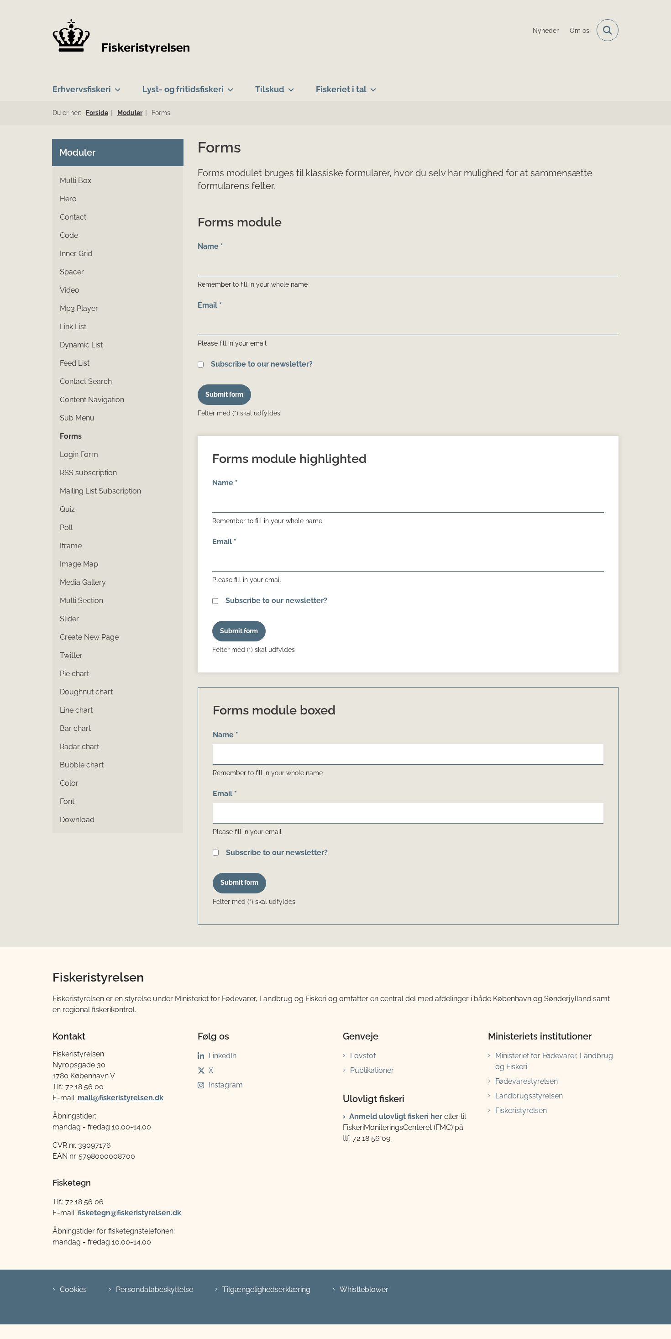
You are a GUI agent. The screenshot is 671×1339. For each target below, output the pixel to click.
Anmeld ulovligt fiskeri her (395, 1116)
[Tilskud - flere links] (289, 86)
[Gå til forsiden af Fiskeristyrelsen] (120, 36)
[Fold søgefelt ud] (608, 30)
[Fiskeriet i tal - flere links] (371, 86)
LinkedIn (222, 1055)
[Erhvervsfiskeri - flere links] (116, 86)
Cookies (73, 1289)
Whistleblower (364, 1289)
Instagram (226, 1085)
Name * (210, 246)
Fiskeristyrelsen (521, 1110)
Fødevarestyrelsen (526, 1081)
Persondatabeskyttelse (154, 1289)
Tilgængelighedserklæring (266, 1289)
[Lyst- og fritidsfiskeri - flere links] (228, 86)
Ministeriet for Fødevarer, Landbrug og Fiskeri (554, 1061)
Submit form (224, 394)
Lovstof (363, 1055)
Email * (210, 305)
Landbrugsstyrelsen (529, 1096)
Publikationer (372, 1070)
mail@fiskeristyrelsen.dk (120, 1097)
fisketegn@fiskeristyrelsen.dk (129, 1212)
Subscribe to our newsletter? (262, 364)
